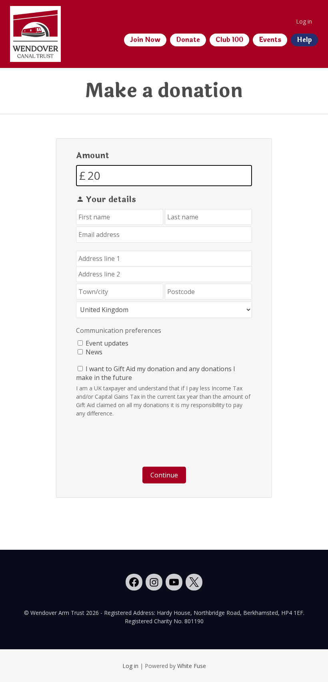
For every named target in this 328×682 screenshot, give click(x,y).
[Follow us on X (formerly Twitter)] (194, 582)
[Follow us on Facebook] (134, 582)
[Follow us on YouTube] (174, 582)
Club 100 (229, 40)
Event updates (107, 343)
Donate (188, 40)
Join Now (145, 40)
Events (270, 40)
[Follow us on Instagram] (154, 582)
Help (304, 40)
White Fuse (191, 666)
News (94, 352)
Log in (304, 21)
